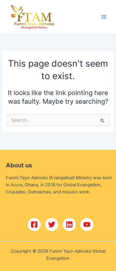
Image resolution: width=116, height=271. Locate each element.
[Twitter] (51, 224)
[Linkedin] (69, 224)
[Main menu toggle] (104, 17)
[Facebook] (34, 224)
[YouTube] (86, 224)
